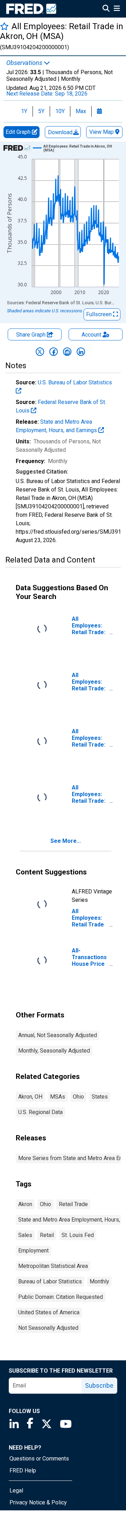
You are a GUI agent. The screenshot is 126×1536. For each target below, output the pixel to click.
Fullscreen (99, 314)
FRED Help (22, 1470)
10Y (60, 111)
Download (61, 132)
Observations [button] (25, 63)
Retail (47, 1235)
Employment (33, 1250)
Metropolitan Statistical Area (53, 1266)
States (100, 1096)
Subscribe (99, 1385)
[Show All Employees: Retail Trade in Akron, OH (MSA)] (78, 148)
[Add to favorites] (4, 26)
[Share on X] (40, 351)
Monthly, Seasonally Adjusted (54, 1050)
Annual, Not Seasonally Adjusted (57, 1035)
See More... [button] (65, 841)
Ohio (78, 1096)
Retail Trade (73, 1204)
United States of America (48, 1312)
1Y (24, 111)
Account (91, 334)
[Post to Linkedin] (81, 351)
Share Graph (31, 334)
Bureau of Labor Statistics (50, 1281)
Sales (25, 1235)
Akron (25, 1204)
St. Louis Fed (78, 1235)
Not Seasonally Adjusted (48, 1328)
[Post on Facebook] (53, 351)
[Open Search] (106, 9)
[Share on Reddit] (67, 351)
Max (81, 111)
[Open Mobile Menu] (116, 9)
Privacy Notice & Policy (38, 1502)
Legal (16, 1490)
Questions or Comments (39, 1458)
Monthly (99, 1281)
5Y (41, 111)
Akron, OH (30, 1096)
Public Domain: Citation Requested (60, 1297)
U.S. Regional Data (40, 1112)
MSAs (57, 1096)
